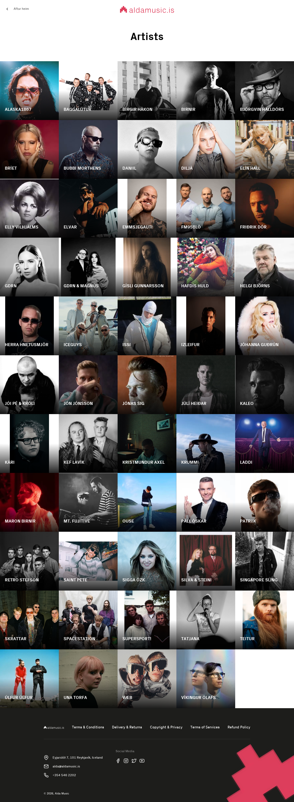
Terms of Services (205, 727)
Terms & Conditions (88, 727)
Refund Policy (239, 727)
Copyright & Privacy (166, 727)
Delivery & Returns (127, 727)
